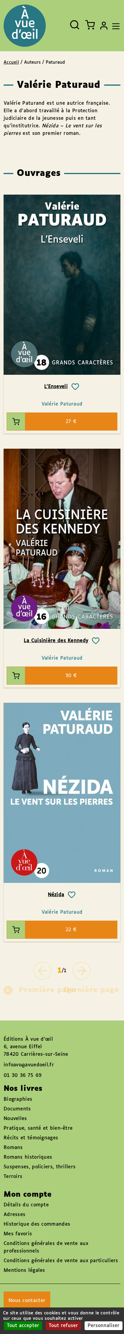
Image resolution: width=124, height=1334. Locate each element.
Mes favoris (18, 1234)
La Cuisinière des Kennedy (56, 640)
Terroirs (13, 1176)
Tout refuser (63, 1325)
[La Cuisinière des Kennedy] (62, 539)
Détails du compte (26, 1205)
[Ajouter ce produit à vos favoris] (75, 386)
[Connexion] (103, 25)
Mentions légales (24, 1270)
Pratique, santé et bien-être (38, 1128)
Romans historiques (28, 1157)
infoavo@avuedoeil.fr (29, 1065)
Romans (13, 1147)
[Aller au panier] (90, 25)
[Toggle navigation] (114, 26)
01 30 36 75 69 (23, 1075)
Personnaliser (103, 1325)
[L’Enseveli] (62, 285)
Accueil (11, 62)
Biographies (18, 1099)
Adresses (14, 1214)
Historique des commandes (37, 1224)
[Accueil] (25, 26)
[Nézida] (62, 793)
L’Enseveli (56, 386)
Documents (17, 1109)
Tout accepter (23, 1325)
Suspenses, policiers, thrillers (40, 1167)
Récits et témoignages (31, 1138)
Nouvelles (15, 1118)
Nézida (56, 894)
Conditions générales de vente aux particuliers (61, 1260)
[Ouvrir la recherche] (74, 24)
